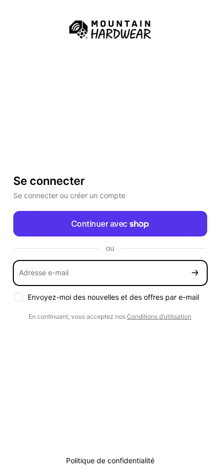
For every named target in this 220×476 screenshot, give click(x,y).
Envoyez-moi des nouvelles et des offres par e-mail (113, 297)
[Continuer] (195, 273)
